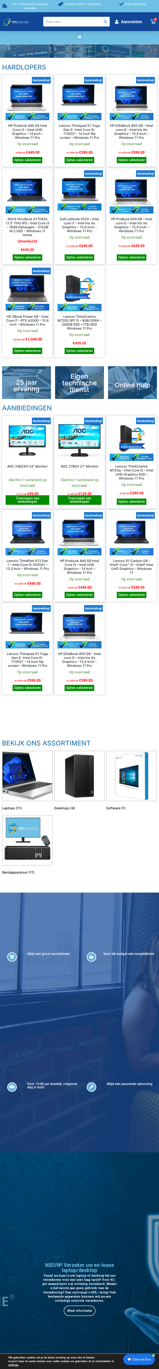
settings (13, 1365)
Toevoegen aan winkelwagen (27, 500)
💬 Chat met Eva (139, 1359)
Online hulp (132, 385)
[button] (79, 36)
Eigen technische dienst (79, 383)
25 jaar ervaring (26, 385)
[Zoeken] (105, 22)
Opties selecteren (27, 160)
